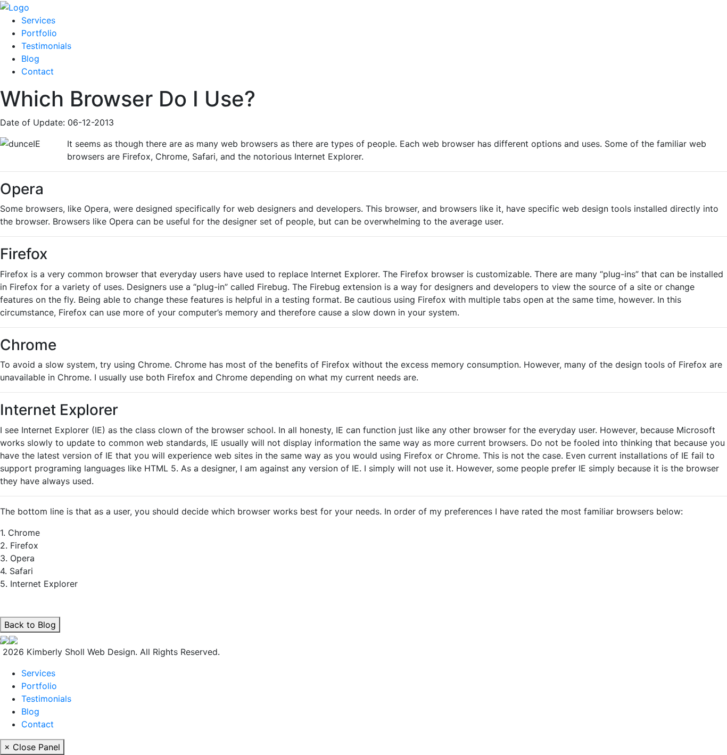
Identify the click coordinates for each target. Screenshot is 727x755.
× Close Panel (32, 747)
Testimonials (46, 45)
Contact (37, 71)
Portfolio (39, 33)
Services (38, 20)
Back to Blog (30, 624)
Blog (30, 58)
